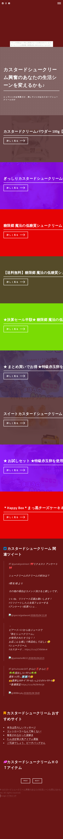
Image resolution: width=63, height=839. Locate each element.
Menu (58, 3)
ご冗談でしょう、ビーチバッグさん (26, 742)
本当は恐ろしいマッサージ (21, 727)
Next (37, 781)
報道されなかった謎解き (20, 735)
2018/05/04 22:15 (36, 658)
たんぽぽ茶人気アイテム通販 (22, 739)
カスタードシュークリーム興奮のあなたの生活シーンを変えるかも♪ (32, 789)
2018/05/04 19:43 (31, 693)
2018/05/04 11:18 (38, 615)
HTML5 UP (11, 796)
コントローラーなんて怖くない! (24, 731)
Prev (25, 781)
